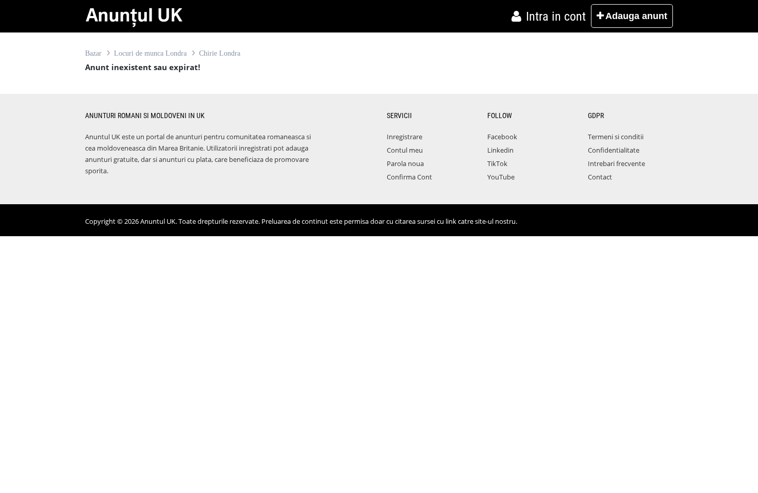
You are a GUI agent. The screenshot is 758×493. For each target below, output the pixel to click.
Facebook (502, 136)
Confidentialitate (613, 150)
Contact (600, 177)
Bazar (93, 53)
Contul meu (405, 150)
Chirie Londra (219, 53)
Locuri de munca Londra (150, 53)
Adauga (636, 16)
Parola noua (405, 163)
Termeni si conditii (616, 136)
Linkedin (500, 150)
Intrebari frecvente (616, 163)
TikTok (497, 163)
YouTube (501, 177)
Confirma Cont (409, 177)
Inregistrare (404, 136)
